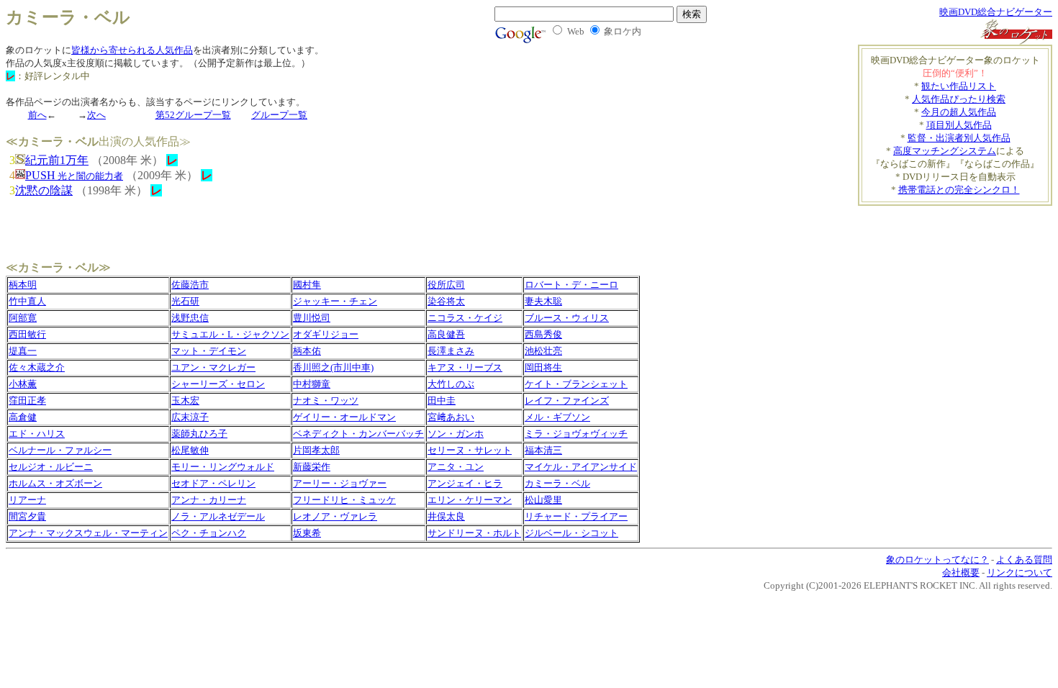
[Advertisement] (968, 227)
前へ (37, 114)
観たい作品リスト (958, 86)
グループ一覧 (279, 114)
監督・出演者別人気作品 (959, 137)
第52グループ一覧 (193, 114)
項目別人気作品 (959, 124)
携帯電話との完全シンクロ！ (959, 189)
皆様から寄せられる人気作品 (132, 50)
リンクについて (1019, 572)
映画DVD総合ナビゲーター (995, 11)
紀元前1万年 (57, 160)
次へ (96, 114)
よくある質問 (1024, 559)
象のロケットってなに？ (937, 559)
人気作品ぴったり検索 (958, 99)
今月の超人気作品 (958, 112)
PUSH (74, 175)
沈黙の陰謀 (44, 190)
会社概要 (961, 572)
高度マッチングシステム (944, 150)
